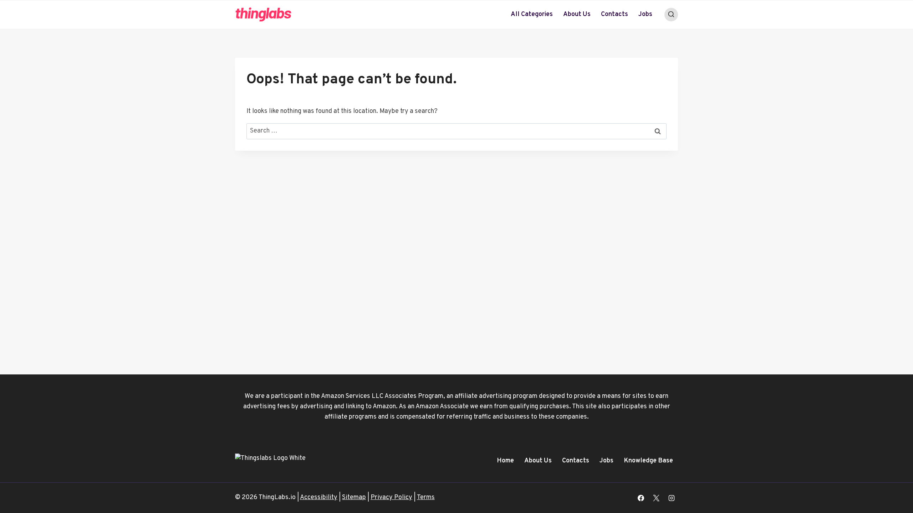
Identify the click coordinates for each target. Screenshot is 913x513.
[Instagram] (671, 498)
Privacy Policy (391, 497)
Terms (426, 497)
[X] (656, 498)
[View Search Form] (671, 14)
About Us (577, 14)
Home (505, 461)
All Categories (532, 14)
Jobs (645, 14)
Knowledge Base (648, 461)
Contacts (614, 14)
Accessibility (318, 497)
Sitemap (354, 497)
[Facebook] (640, 498)
